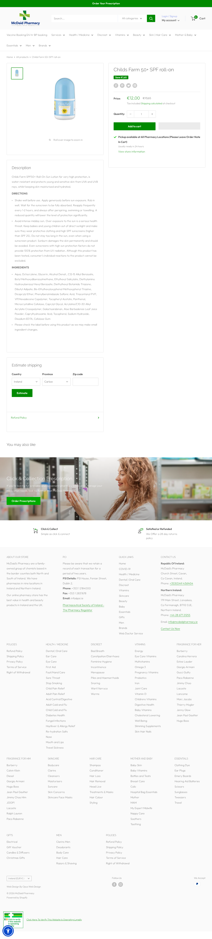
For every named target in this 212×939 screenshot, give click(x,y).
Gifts (122, 617)
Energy (139, 651)
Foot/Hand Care (55, 672)
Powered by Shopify (17, 897)
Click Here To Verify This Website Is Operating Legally (54, 919)
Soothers (136, 818)
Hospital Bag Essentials (144, 792)
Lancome (182, 694)
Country (16, 374)
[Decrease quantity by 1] (130, 114)
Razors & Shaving (66, 863)
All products (22, 57)
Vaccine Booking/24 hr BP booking (27, 34)
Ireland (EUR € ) (16, 878)
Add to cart (134, 126)
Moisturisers (55, 781)
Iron (137, 683)
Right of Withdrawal (18, 672)
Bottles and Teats (141, 776)
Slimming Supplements (148, 726)
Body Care (62, 852)
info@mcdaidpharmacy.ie (183, 621)
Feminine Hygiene (101, 661)
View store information (131, 151)
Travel (178, 802)
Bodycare (53, 765)
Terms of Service (16, 667)
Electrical (12, 841)
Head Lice (95, 786)
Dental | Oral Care (129, 579)
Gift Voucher (14, 847)
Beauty (137, 34)
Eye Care (51, 661)
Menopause (98, 672)
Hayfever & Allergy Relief (60, 726)
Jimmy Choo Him (16, 797)
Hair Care (62, 857)
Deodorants (63, 847)
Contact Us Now (170, 628)
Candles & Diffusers (18, 852)
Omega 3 (140, 667)
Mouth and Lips (55, 742)
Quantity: (119, 114)
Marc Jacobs (184, 699)
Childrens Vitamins (146, 699)
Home (10, 57)
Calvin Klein (13, 770)
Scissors (179, 786)
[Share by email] (134, 85)
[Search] (151, 18)
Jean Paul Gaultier (187, 715)
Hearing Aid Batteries (187, 781)
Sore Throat (53, 677)
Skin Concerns (56, 792)
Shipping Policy (15, 656)
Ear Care (51, 656)
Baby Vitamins (143, 710)
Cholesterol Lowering (147, 715)
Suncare (52, 786)
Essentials (12, 45)
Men (28, 45)
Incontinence (98, 667)
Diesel (10, 776)
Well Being (141, 720)
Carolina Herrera (187, 656)
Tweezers (180, 797)
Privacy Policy (15, 661)
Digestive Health (144, 704)
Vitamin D (140, 694)
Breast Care (138, 781)
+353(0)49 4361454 (181, 583)
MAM (134, 802)
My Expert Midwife (141, 808)
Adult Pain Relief (55, 694)
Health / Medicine (79, 34)
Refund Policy (19, 417)
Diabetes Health (55, 715)
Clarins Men (63, 841)
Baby (122, 606)
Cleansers (54, 776)
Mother (135, 797)
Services (56, 34)
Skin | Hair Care (158, 34)
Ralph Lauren (14, 813)
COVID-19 (125, 569)
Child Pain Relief (55, 688)
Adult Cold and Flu (56, 704)
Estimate (22, 393)
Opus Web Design (32, 886)
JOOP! (11, 802)
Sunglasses (181, 792)
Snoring (95, 683)
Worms (95, 694)
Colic (133, 786)
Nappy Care (138, 813)
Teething (136, 824)
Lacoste (181, 688)
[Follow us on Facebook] (114, 884)
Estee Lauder (184, 661)
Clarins (52, 770)
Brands (43, 45)
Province (47, 374)
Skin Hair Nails (143, 731)
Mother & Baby (184, 34)
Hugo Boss (183, 720)
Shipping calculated (151, 103)
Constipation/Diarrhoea (105, 656)
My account (169, 20)
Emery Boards (183, 776)
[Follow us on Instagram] (120, 884)
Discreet (102, 34)
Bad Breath (97, 651)
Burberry (182, 651)
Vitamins (120, 34)
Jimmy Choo (184, 683)
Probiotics (140, 677)
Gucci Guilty (183, 672)
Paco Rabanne (185, 677)
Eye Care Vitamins (145, 656)
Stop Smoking (54, 683)
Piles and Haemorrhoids (105, 677)
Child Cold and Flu (56, 710)
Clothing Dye (182, 765)
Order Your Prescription (106, 3)
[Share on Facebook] (116, 85)
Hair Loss (95, 776)
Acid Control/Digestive (59, 699)
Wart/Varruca (99, 688)
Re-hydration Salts (57, 731)
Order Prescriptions (23, 501)
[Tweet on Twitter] (128, 85)
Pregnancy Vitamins (146, 672)
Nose (49, 736)
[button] (179, 126)
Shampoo (95, 765)
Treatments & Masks (101, 792)
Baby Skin (136, 765)
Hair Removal (97, 781)
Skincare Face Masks (60, 797)
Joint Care (141, 688)
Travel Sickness (55, 747)
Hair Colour (96, 797)
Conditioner (97, 770)
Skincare (124, 595)
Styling (93, 802)
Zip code (78, 374)
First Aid (51, 667)
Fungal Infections (56, 720)
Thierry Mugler (185, 704)
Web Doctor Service (131, 633)
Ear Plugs (180, 770)
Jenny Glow (183, 710)
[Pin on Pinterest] (122, 85)
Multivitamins (142, 661)
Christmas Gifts (16, 857)
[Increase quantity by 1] (152, 114)
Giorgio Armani (185, 667)
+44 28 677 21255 (180, 615)
